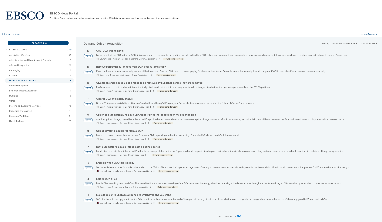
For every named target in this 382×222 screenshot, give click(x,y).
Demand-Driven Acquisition (143, 59)
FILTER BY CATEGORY (17, 50)
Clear (69, 50)
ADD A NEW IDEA (39, 43)
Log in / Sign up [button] (368, 34)
